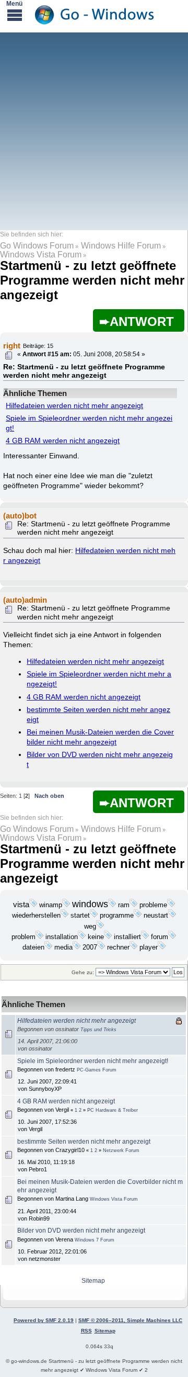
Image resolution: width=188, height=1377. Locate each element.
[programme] (138, 915)
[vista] (33, 905)
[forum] (172, 937)
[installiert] (145, 937)
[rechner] (134, 947)
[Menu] (14, 14)
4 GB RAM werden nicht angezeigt (63, 441)
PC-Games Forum (96, 1070)
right (11, 345)
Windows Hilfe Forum (121, 245)
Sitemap (93, 1280)
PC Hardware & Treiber (112, 1110)
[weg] (100, 926)
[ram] (134, 905)
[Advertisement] (94, 131)
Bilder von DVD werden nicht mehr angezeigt (81, 1230)
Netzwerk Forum (121, 1150)
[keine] (108, 937)
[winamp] (66, 905)
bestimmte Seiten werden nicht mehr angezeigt (83, 1141)
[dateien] (48, 947)
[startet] (94, 915)
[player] (162, 947)
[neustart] (172, 915)
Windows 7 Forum (94, 1240)
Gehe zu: (83, 972)
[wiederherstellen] (65, 915)
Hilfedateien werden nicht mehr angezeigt (74, 406)
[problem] (40, 937)
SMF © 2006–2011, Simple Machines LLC (130, 1320)
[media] (77, 947)
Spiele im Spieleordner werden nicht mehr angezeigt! (92, 1061)
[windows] (112, 905)
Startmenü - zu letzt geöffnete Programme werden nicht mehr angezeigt (92, 280)
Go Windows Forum (37, 245)
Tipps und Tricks (98, 1029)
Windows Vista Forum (40, 254)
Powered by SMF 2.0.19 (44, 1320)
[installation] (82, 937)
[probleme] (171, 905)
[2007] (101, 947)
